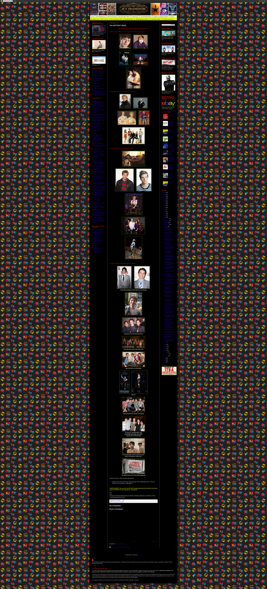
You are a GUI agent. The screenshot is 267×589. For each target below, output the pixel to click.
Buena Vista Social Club (98, 72)
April (165, 350)
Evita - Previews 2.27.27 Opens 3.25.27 (98, 124)
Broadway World (97, 243)
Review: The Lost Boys (171, 182)
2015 (164, 211)
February (166, 353)
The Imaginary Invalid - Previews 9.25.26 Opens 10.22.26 (98, 195)
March (165, 351)
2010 (164, 360)
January (166, 355)
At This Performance (100, 16)
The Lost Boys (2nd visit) (98, 85)
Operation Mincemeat (98, 78)
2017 (164, 209)
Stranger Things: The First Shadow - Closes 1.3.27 (99, 183)
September (167, 224)
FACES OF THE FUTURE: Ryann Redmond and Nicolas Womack (169, 275)
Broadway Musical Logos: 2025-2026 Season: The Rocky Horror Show (169, 167)
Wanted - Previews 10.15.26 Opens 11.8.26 (98, 217)
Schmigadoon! (96, 80)
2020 (164, 203)
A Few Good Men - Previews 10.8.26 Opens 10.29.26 (98, 110)
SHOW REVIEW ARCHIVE (99, 94)
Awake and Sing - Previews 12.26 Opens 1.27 (99, 115)
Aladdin (95, 112)
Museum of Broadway (98, 240)
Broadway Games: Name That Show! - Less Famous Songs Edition (168, 176)
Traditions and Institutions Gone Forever (168, 243)
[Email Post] (123, 500)
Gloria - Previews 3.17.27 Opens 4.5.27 (99, 129)
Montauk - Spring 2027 (98, 149)
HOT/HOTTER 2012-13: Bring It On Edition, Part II (169, 283)
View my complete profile (97, 565)
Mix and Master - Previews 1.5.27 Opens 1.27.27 (99, 146)
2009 (164, 361)
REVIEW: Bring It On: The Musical (168, 327)
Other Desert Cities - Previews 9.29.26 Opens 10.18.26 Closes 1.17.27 (98, 162)
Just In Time (96, 141)
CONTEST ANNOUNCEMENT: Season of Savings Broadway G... (169, 263)
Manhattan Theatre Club (98, 232)
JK (94, 560)
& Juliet (95, 70)
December (166, 218)
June (165, 346)
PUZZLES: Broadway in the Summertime (169, 280)
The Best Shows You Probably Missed (168, 304)
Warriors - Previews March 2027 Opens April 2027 (99, 220)
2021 (164, 201)
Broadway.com (96, 241)
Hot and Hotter (121, 501)
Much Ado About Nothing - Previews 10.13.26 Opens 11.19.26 (99, 155)
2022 (164, 200)
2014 (164, 213)
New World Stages (97, 238)
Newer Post (112, 541)
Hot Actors (115, 501)
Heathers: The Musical (98, 73)
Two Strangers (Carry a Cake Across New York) (98, 92)
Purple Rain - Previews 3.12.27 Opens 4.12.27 (98, 171)
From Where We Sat (155, 19)
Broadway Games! (164, 16)
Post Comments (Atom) (121, 543)
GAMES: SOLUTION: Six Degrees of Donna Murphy (169, 316)
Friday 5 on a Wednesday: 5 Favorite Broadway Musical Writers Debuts (169, 124)
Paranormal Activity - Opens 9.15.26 (97, 169)
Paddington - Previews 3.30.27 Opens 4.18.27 (98, 166)
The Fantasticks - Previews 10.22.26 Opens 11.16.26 (99, 187)
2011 (164, 358)
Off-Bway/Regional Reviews (142, 19)
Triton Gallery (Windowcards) (96, 252)
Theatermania (96, 246)
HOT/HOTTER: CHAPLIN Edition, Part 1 (168, 229)
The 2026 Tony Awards (167, 19)
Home (92, 16)
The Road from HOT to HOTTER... (169, 332)
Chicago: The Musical (98, 118)
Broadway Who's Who (124, 16)
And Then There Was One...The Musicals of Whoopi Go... (169, 248)
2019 (164, 205)
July (165, 344)
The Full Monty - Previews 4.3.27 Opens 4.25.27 (99, 190)
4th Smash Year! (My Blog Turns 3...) (168, 233)
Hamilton (95, 133)
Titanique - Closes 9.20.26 (99, 212)
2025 (164, 194)
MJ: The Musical (97, 148)
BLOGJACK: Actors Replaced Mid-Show (169, 259)
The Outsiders (96, 86)
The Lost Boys (96, 83)
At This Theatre (135, 16)
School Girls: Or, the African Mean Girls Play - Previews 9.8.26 (98, 178)
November (166, 220)
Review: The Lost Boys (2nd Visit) (171, 131)
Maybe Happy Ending (98, 75)
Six (94, 180)
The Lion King (96, 198)
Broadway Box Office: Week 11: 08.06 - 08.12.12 (169, 296)
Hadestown (95, 131)
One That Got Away (112, 16)
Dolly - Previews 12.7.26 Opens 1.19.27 (98, 121)
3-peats (172, 16)
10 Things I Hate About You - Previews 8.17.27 (98, 102)
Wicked (95, 222)
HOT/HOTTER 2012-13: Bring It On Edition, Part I (169, 312)
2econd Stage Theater (98, 229)
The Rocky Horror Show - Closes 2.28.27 (99, 203)
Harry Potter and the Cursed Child (97, 135)
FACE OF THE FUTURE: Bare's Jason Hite (168, 252)
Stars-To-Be (104, 19)
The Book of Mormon (98, 185)
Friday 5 (156, 16)
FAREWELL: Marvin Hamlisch (168, 320)
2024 (164, 196)
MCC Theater (96, 237)
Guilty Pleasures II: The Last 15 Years (171, 145)
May (165, 348)
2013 (164, 215)
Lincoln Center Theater (98, 230)
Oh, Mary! (95, 77)
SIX (94, 81)
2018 (164, 207)
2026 (164, 192)
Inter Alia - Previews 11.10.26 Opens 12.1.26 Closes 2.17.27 (98, 139)
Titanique (95, 90)
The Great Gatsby (97, 192)
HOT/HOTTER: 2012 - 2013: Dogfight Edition (169, 256)
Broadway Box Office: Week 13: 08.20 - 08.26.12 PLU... (169, 239)
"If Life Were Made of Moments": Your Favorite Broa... (168, 300)
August (166, 226)
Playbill (94, 245)
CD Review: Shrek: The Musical (171, 138)
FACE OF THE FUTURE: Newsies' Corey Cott (169, 308)
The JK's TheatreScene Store (116, 19)
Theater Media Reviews (146, 16)
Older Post (154, 541)
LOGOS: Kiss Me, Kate (171, 115)
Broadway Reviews (129, 19)
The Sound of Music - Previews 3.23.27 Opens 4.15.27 (98, 207)
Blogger (139, 554)
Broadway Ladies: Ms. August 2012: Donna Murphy (169, 341)
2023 (164, 198)
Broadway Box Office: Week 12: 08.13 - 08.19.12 (169, 268)
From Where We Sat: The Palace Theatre (171, 152)
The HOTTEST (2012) (169, 329)
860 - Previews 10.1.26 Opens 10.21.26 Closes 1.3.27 (98, 106)
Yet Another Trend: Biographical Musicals (169, 337)
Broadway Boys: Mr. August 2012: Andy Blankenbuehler (168, 292)
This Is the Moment (168, 334)
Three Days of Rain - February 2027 (98, 210)
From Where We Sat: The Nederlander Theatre (171, 159)
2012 (164, 217)
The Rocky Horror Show (98, 88)
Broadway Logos (95, 19)
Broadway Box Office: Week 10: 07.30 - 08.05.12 (169, 323)
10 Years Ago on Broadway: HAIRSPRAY (167, 288)
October (166, 222)
